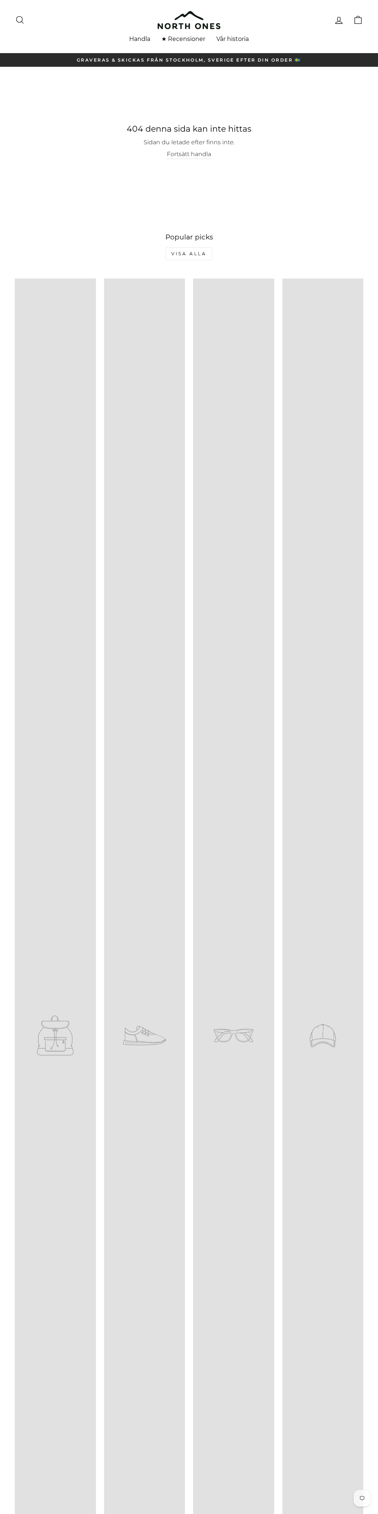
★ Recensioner (183, 38)
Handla (139, 38)
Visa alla (188, 253)
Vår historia (232, 38)
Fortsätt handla (189, 154)
